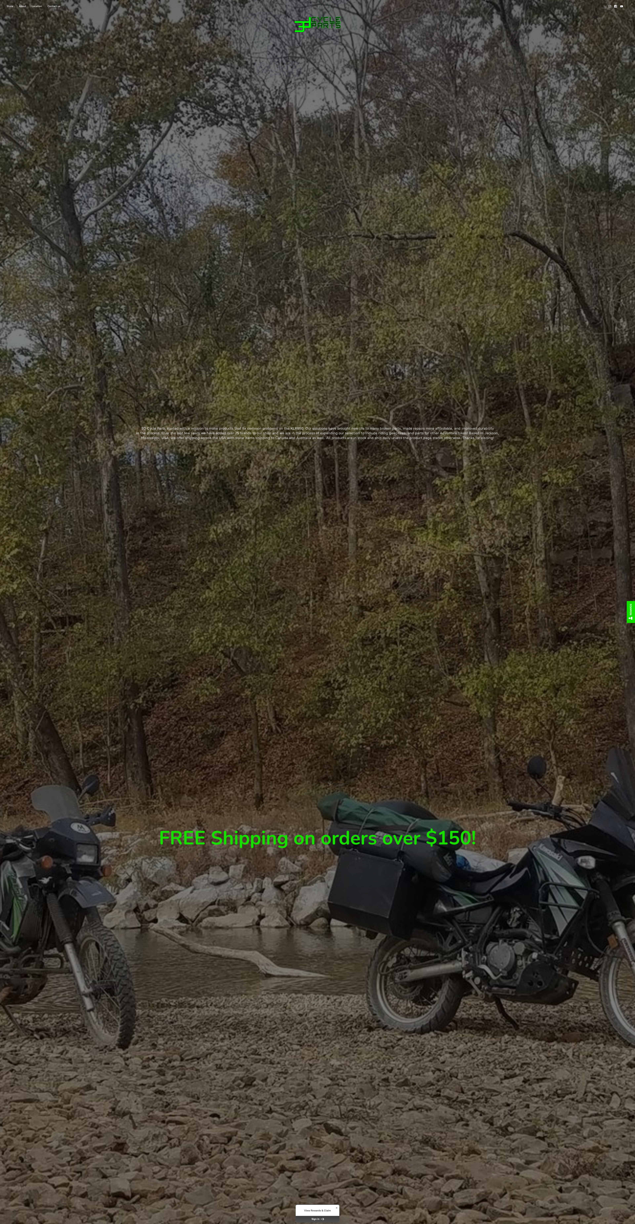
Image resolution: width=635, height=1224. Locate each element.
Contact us (53, 6)
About (22, 6)
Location (37, 6)
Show (631, 612)
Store (10, 6)
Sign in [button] (316, 1219)
